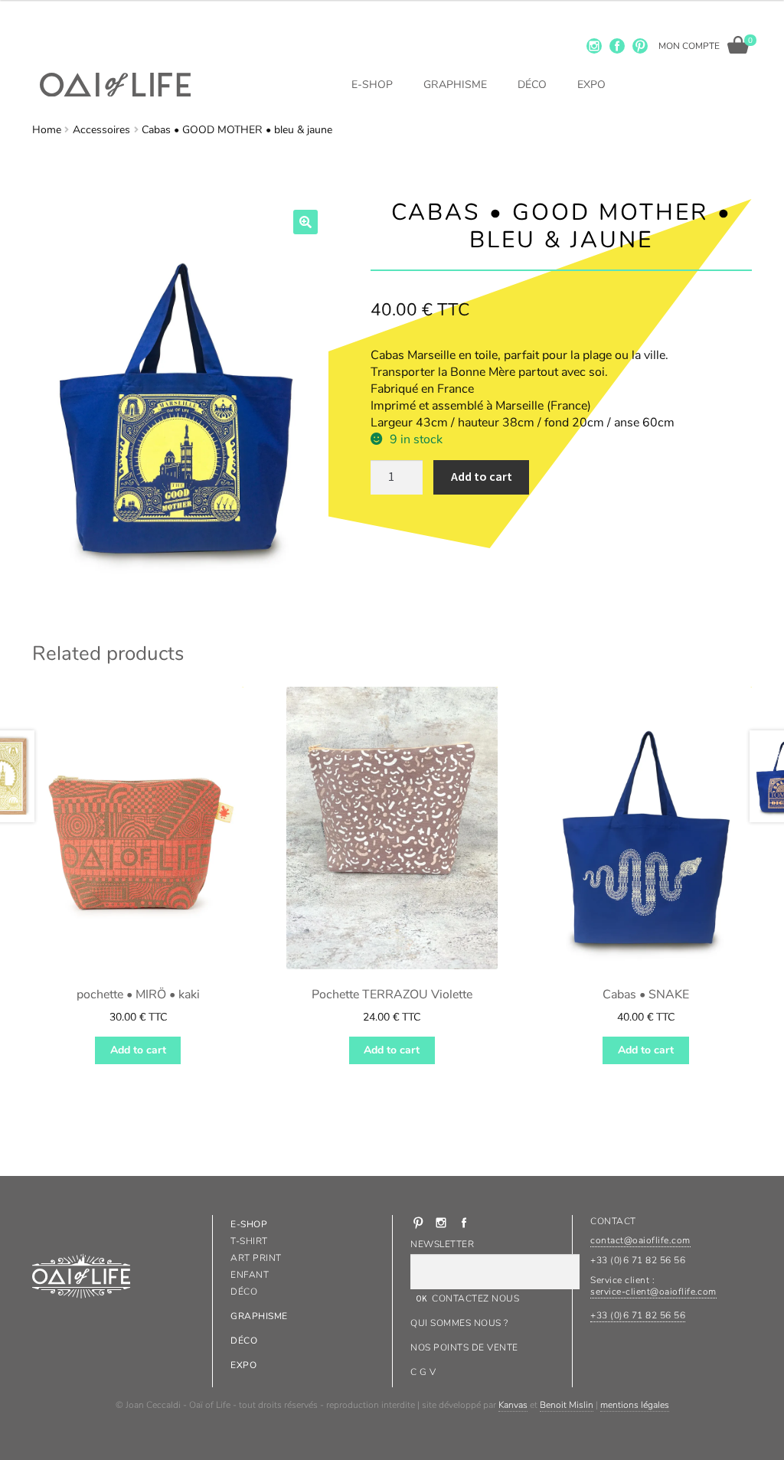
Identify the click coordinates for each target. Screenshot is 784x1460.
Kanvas (513, 1405)
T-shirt (248, 1241)
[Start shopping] (738, 45)
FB (617, 46)
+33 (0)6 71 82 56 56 (637, 1315)
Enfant (249, 1275)
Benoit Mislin (566, 1405)
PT (640, 46)
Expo (591, 84)
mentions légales (634, 1405)
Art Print (255, 1258)
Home (46, 129)
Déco (532, 84)
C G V (423, 1372)
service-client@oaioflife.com (653, 1291)
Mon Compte (689, 46)
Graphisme (455, 84)
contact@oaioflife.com (640, 1240)
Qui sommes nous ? (459, 1323)
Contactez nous (475, 1298)
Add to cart (481, 476)
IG (594, 46)
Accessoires (101, 129)
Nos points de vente (464, 1347)
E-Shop (372, 84)
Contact (612, 1221)
